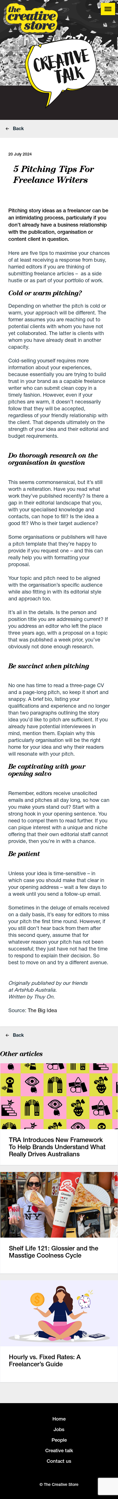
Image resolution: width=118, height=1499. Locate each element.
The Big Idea (42, 1010)
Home (59, 1419)
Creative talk (59, 1450)
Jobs (59, 1429)
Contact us (59, 1461)
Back (18, 128)
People (59, 1440)
